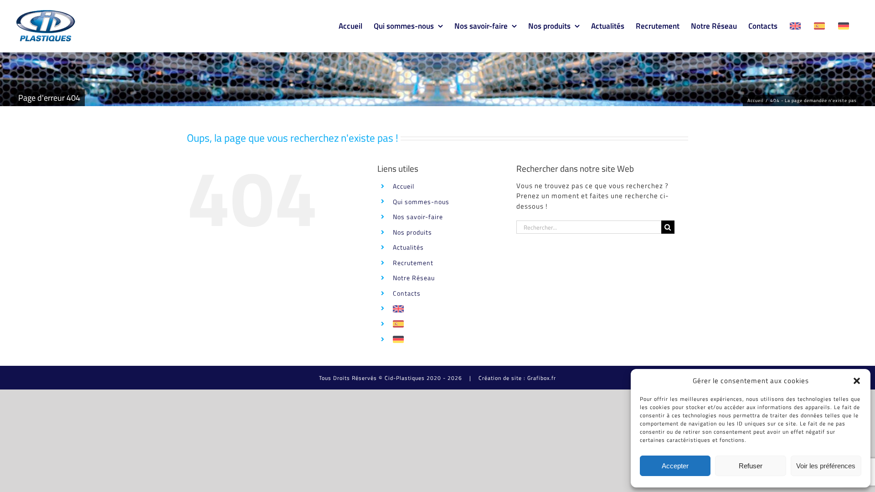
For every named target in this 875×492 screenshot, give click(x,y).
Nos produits (412, 232)
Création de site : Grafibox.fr (517, 378)
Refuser (750, 466)
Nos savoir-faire (418, 216)
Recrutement (413, 262)
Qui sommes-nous (421, 201)
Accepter (675, 466)
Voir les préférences (825, 466)
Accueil (403, 186)
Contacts (407, 293)
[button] (856, 380)
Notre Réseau (414, 277)
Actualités (408, 247)
